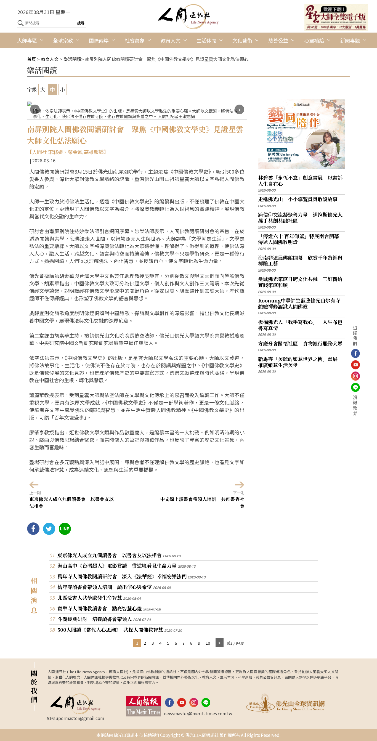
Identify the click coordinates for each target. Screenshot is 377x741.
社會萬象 (135, 40)
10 (208, 643)
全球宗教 (63, 40)
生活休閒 (206, 40)
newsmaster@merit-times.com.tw (198, 713)
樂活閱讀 (72, 59)
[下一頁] (219, 643)
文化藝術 (242, 40)
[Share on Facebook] (33, 532)
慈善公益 (278, 40)
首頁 (31, 59)
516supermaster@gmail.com (75, 718)
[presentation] (35, 109)
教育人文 (170, 40)
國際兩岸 (99, 40)
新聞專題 (350, 40)
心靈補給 (314, 40)
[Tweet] (49, 532)
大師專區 (27, 40)
